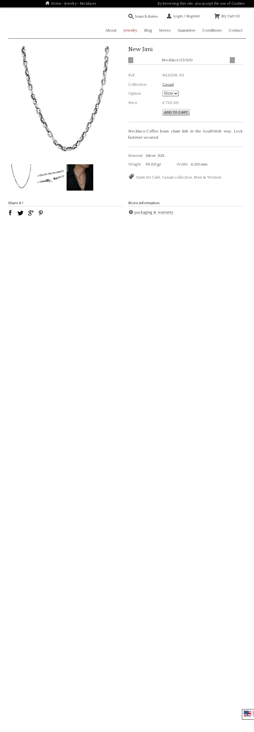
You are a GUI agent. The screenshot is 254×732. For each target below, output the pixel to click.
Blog (148, 30)
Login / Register (186, 16)
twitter (20, 212)
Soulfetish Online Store (29, 22)
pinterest (41, 212)
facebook (10, 212)
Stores (165, 30)
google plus (30, 212)
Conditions (212, 30)
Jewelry (70, 4)
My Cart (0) (230, 16)
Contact (236, 30)
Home (56, 4)
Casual (168, 84)
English (247, 713)
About (110, 30)
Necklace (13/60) (177, 60)
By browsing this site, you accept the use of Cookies (201, 4)
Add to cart (176, 112)
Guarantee (186, 30)
